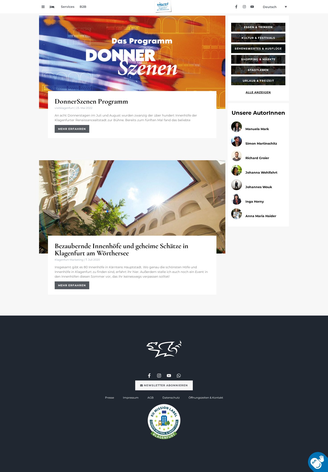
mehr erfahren (72, 129)
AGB (150, 397)
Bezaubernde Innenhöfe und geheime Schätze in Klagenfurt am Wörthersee (121, 249)
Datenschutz (171, 397)
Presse (109, 397)
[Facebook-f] (236, 6)
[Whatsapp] (179, 376)
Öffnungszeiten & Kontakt (206, 397)
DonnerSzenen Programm (91, 101)
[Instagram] (244, 6)
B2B (83, 7)
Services (67, 7)
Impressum (131, 397)
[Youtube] (252, 6)
